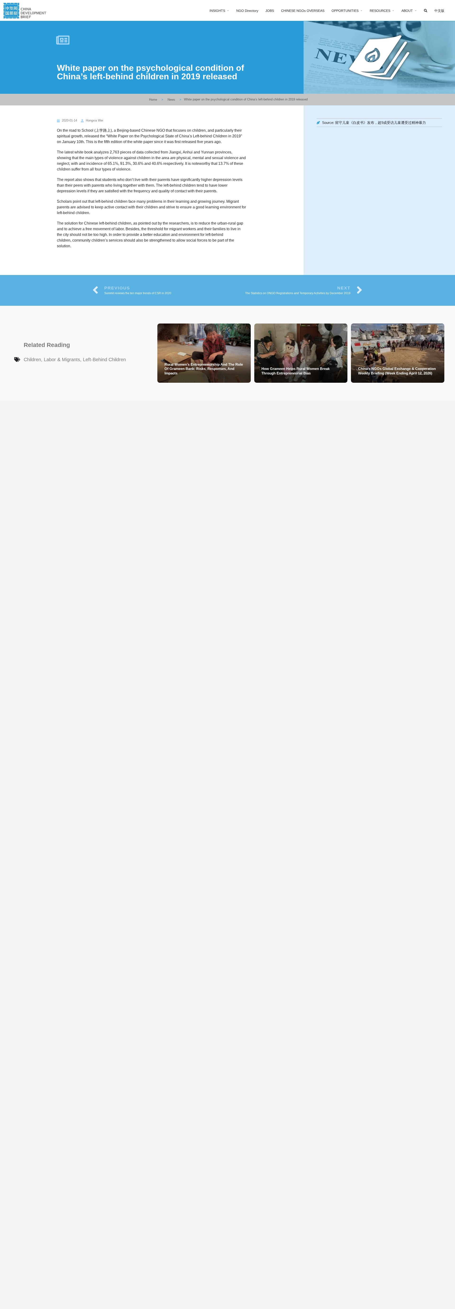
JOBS (269, 11)
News (171, 99)
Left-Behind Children (104, 359)
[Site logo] (25, 10)
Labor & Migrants (62, 359)
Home (153, 99)
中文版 (439, 11)
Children (32, 359)
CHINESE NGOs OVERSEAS (302, 11)
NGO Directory (247, 11)
